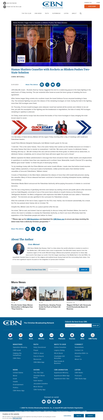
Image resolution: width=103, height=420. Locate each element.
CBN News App (18, 391)
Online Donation (60, 347)
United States (18, 373)
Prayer (35, 350)
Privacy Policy (27, 411)
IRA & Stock (58, 353)
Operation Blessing (20, 347)
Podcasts (78, 376)
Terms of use (18, 411)
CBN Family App (39, 390)
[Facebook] (42, 85)
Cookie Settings (67, 415)
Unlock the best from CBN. (36, 270)
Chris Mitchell (18, 77)
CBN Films (17, 358)
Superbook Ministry (61, 373)
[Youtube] (44, 402)
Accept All (90, 415)
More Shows (38, 387)
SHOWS (36, 370)
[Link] (58, 85)
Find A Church (38, 356)
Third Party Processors (62, 411)
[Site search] (80, 14)
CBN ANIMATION (61, 370)
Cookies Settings (75, 411)
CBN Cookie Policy (48, 411)
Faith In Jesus (38, 353)
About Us (78, 359)
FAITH (47, 13)
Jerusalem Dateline (40, 384)
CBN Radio (79, 373)
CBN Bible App (38, 362)
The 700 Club (26, 13)
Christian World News (39, 377)
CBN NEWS (38, 13)
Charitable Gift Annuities (59, 357)
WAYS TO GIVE (60, 344)
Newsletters (79, 347)
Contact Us (87, 2)
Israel (15, 379)
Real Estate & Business (59, 362)
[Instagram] (54, 402)
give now (92, 6)
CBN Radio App (80, 379)
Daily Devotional (39, 347)
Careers (77, 356)
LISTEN (66, 13)
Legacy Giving (59, 350)
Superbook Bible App (62, 376)
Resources (37, 359)
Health (15, 382)
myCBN (84, 411)
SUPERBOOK (56, 13)
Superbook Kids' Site (61, 379)
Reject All (79, 415)
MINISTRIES (17, 344)
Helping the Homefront (17, 354)
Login (98, 2)
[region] (51, 416)
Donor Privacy (37, 411)
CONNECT (79, 344)
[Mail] (53, 85)
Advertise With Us (81, 353)
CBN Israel (17, 350)
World (15, 376)
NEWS (15, 370)
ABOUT (74, 13)
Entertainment (18, 385)
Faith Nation (38, 381)
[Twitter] (47, 85)
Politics (15, 388)
